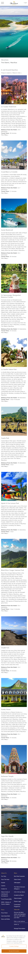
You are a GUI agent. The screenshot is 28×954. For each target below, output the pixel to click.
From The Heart (5, 879)
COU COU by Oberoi (19, 892)
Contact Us (4, 888)
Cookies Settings (14, 946)
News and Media (5, 919)
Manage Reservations (19, 928)
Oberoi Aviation (18, 898)
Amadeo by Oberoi (19, 895)
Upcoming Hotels (5, 916)
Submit (15, 924)
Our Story (3, 876)
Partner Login (17, 901)
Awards (3, 882)
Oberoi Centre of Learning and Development (5, 894)
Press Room (4, 912)
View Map (4, 135)
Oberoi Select (17, 879)
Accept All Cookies (14, 951)
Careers (3, 885)
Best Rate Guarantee (19, 876)
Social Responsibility (6, 899)
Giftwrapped (17, 882)
